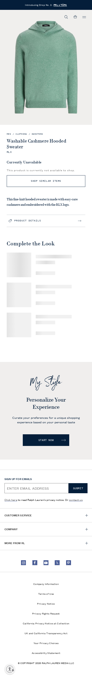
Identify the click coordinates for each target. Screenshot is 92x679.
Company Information (46, 584)
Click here (10, 499)
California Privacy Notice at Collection (46, 623)
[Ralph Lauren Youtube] (46, 562)
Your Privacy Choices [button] (46, 643)
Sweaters (37, 134)
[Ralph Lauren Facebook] (34, 562)
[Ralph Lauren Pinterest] (68, 562)
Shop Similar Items (46, 181)
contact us (76, 499)
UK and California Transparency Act (46, 633)
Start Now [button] (46, 440)
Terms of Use (46, 594)
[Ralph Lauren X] (57, 562)
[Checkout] (75, 17)
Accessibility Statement (46, 653)
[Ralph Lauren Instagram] (23, 562)
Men (9, 134)
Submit (78, 488)
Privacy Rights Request (46, 613)
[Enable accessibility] (9, 669)
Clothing (21, 134)
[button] (66, 17)
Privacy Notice (46, 603)
